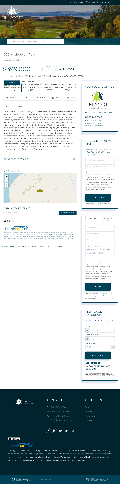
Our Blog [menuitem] (89, 411)
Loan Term (89, 320)
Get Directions (68, 213)
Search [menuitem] (88, 407)
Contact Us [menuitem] (91, 420)
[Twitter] (66, 430)
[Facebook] (48, 430)
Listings (12, 246)
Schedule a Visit (107, 219)
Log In (101, 2)
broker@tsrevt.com (61, 411)
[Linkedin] (54, 430)
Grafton (25, 246)
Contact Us (89, 126)
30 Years (100, 320)
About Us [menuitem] (90, 416)
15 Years (110, 320)
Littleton (34, 246)
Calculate (98, 355)
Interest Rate (91, 343)
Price (87, 326)
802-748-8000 (77, 2)
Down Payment (91, 335)
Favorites (91, 2)
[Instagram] (72, 430)
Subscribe (98, 197)
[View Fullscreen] (6, 185)
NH (18, 246)
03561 (42, 246)
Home (4, 246)
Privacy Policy (100, 189)
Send (98, 287)
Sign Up (107, 2)
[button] (61, 41)
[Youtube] (60, 430)
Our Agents (99, 126)
